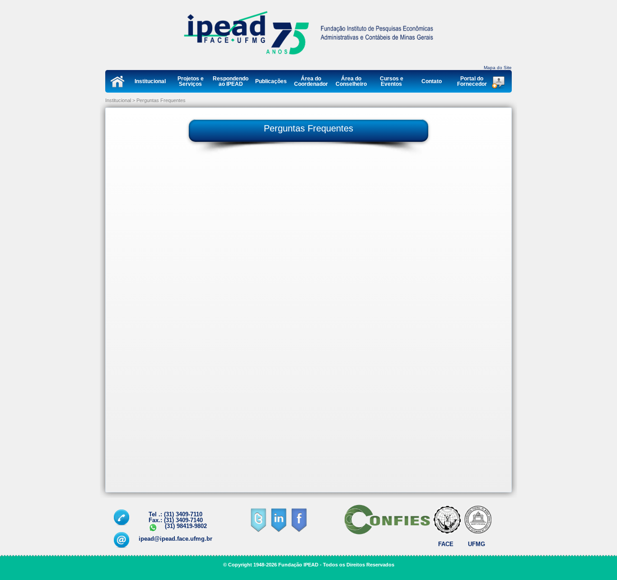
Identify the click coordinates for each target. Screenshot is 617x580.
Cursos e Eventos (391, 81)
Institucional (150, 81)
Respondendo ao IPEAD (230, 81)
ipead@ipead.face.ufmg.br (175, 538)
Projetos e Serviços (191, 81)
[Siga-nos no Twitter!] (258, 531)
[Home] (308, 56)
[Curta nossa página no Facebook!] (299, 531)
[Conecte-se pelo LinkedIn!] (278, 531)
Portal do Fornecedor (472, 81)
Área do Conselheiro (351, 81)
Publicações (271, 81)
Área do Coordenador (311, 81)
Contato (431, 81)
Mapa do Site (498, 67)
